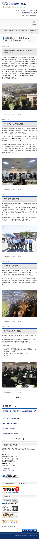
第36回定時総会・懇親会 (10, 433)
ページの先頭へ (29, 530)
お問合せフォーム (8, 469)
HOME (5, 30)
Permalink (7, 115)
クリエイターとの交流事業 (11, 418)
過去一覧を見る (17, 439)
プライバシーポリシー (10, 471)
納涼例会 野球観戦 (9, 428)
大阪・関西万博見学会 (10, 423)
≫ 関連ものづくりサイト (10, 526)
